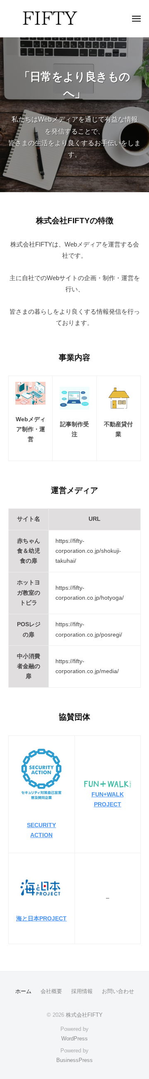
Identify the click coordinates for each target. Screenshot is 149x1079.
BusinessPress (74, 1060)
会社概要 (51, 991)
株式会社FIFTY (84, 1015)
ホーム (23, 991)
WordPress (74, 1038)
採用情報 (82, 991)
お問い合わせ (118, 991)
